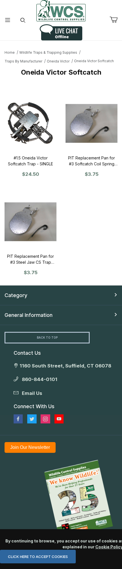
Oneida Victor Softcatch (94, 61)
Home (10, 52)
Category (16, 295)
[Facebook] (18, 418)
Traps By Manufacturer (23, 61)
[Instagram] (45, 418)
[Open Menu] (7, 20)
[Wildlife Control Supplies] (61, 10)
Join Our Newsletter (30, 447)
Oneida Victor (58, 61)
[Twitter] (32, 418)
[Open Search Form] (23, 20)
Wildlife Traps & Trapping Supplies (48, 52)
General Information (28, 315)
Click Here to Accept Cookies (38, 556)
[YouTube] (59, 418)
